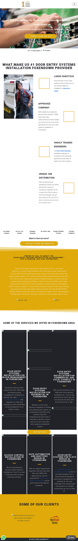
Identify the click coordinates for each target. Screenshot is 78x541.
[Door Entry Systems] (26, 4)
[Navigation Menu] (74, 4)
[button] (40, 36)
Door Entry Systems (64, 151)
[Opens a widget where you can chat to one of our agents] (71, 537)
